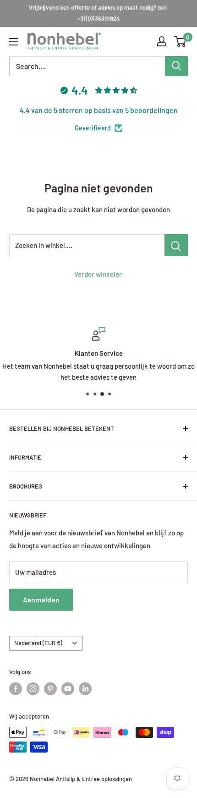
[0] (180, 41)
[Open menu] (13, 41)
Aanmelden (41, 599)
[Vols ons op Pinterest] (50, 688)
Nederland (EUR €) (38, 642)
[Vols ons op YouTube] (67, 688)
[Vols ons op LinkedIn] (85, 688)
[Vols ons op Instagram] (33, 688)
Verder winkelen (98, 274)
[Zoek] (176, 66)
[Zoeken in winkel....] (176, 245)
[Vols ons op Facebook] (15, 688)
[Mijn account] (161, 41)
